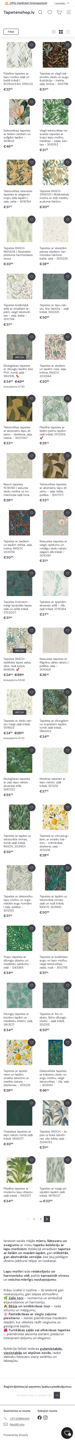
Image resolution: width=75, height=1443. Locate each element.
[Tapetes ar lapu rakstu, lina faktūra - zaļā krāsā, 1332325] (55, 296)
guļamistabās (51, 1348)
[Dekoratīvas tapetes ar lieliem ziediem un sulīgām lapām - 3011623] (19, 123)
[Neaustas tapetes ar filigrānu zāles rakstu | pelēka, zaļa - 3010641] (55, 652)
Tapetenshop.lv (19, 12)
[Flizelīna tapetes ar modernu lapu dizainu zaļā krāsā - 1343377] (19, 1180)
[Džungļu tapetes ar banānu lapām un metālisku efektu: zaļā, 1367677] (19, 1007)
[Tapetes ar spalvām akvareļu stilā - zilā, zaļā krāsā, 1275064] (55, 593)
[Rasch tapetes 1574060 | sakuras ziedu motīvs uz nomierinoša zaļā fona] (19, 477)
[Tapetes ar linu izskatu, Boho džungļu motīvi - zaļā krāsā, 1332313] (55, 1007)
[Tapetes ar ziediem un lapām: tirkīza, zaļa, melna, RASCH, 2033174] (19, 534)
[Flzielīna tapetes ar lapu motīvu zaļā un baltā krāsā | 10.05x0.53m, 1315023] (19, 66)
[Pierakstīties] (57, 1395)
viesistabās (13, 1353)
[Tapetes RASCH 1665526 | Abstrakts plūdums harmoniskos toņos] (19, 241)
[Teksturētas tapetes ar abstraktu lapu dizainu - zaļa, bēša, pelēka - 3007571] (55, 477)
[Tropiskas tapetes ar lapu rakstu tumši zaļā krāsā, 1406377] (19, 1123)
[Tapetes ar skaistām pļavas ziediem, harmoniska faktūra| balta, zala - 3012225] (55, 241)
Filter (11, 32)
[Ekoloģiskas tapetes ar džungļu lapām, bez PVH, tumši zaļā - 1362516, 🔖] (19, 361)
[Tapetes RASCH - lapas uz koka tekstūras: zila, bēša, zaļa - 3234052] (55, 1124)
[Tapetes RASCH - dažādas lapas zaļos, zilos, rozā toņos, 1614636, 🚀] (19, 654)
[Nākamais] (47, 1219)
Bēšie (13, 1306)
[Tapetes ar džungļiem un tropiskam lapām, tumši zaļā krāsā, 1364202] (55, 713)
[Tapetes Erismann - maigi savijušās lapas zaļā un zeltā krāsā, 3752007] (19, 594)
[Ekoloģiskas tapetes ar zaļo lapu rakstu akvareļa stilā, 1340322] (19, 771)
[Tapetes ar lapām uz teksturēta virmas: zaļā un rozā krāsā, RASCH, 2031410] (55, 889)
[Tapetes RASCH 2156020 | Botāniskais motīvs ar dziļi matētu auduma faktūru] (55, 183)
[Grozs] (59, 12)
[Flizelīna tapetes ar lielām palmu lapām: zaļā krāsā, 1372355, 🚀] (55, 420)
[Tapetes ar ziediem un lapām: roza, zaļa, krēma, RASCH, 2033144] (55, 358)
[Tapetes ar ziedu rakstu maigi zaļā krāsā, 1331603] (19, 714)
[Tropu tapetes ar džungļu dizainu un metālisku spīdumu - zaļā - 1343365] (19, 950)
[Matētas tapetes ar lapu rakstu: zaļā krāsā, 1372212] (55, 770)
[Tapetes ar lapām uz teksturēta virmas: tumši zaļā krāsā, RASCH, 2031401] (19, 828)
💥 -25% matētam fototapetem (26, 3)
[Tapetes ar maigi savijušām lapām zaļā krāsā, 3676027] (55, 1180)
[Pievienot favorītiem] (31, 45)
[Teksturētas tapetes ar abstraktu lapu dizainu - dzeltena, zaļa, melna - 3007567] (19, 420)
